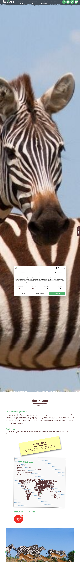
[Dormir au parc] (72, 2)
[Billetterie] (68, 2)
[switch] (33, 288)
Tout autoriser (57, 293)
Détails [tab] (40, 272)
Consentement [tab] (22, 272)
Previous (6, 551)
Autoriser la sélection (40, 293)
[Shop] (76, 2)
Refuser (23, 293)
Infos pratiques (78, 231)
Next (73, 551)
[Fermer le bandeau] (64, 268)
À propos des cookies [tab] (57, 272)
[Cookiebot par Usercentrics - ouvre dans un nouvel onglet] (57, 268)
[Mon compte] (64, 2)
